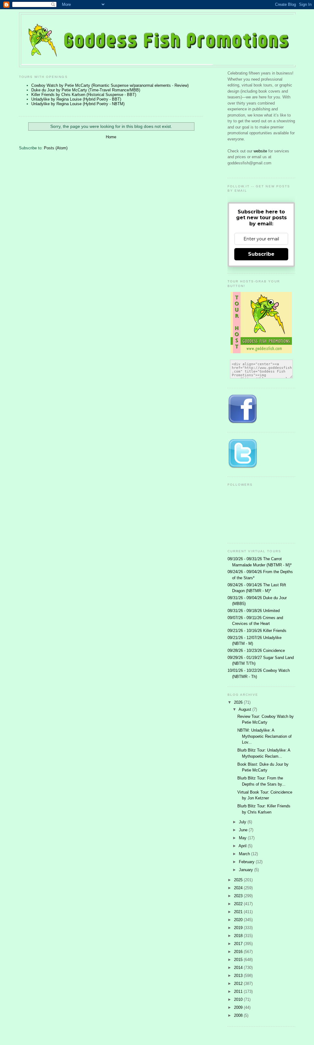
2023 (239, 896)
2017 (239, 943)
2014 (239, 967)
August (245, 709)
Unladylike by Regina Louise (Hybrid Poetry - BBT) (76, 99)
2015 (239, 959)
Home (111, 137)
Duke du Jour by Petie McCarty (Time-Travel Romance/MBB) (85, 90)
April (243, 846)
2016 (239, 951)
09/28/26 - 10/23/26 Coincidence (256, 650)
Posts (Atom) (55, 148)
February (247, 861)
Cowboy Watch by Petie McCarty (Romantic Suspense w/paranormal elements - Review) (110, 85)
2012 (239, 983)
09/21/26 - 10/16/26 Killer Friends (257, 630)
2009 (239, 1007)
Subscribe (261, 254)
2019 (239, 927)
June (244, 830)
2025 (239, 880)
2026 (239, 702)
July (243, 822)
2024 (239, 888)
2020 (239, 919)
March (245, 854)
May (243, 838)
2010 (239, 999)
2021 (239, 911)
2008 (239, 1015)
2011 (239, 991)
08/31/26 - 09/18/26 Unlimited (254, 610)
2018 (239, 935)
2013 (239, 975)
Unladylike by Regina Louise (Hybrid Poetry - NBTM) (77, 103)
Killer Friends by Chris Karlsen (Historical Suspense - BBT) (83, 94)
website (261, 151)
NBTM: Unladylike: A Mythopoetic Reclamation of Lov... (264, 736)
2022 (239, 903)
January (246, 869)
